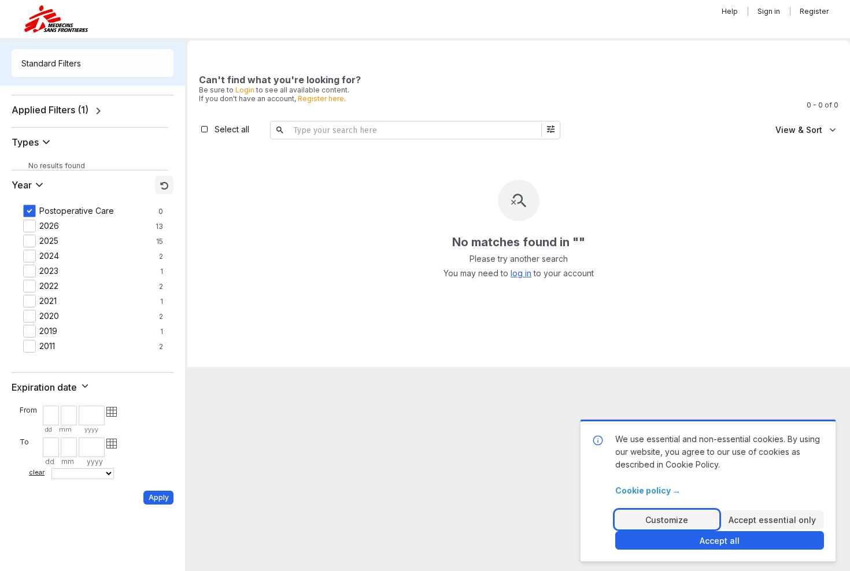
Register (814, 11)
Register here (321, 98)
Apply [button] (159, 497)
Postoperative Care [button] (76, 211)
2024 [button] (49, 256)
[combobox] (92, 63)
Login (244, 90)
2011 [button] (47, 346)
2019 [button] (48, 331)
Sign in (768, 11)
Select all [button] (232, 129)
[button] (33, 142)
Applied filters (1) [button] (50, 110)
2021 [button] (48, 301)
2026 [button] (49, 226)
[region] (92, 111)
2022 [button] (48, 286)
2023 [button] (48, 271)
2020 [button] (49, 316)
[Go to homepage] (56, 19)
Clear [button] (37, 472)
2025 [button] (48, 241)
